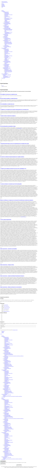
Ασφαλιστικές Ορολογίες (5, 316)
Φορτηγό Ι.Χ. (6, 403)
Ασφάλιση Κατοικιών (6, 448)
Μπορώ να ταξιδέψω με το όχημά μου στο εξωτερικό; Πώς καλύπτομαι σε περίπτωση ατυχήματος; (16, 200)
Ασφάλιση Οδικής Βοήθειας (7, 425)
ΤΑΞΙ (5, 405)
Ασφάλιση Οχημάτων (6, 399)
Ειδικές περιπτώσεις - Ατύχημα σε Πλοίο (7, 264)
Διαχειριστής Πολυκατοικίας (8, 416)
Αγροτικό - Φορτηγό (7, 404)
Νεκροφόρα (6, 439)
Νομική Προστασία (5, 422)
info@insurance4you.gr (5, 2)
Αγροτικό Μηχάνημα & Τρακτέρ (9, 407)
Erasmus (6, 431)
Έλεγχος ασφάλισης (5, 315)
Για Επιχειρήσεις (4, 432)
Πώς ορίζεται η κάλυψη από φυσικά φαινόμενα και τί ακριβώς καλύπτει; (12, 156)
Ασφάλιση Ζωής (5, 421)
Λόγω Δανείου (7, 414)
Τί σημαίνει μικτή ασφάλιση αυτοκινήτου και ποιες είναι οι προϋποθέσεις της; (13, 168)
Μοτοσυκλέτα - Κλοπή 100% (8, 402)
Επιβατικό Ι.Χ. (6, 400)
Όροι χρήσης (4, 314)
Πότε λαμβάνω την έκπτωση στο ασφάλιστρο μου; (8, 94)
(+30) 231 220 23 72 (7, 307)
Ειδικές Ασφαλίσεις (4, 456)
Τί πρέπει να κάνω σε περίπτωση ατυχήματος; (8, 115)
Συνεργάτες (3, 5)
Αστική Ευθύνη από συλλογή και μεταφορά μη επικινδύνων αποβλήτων (14, 418)
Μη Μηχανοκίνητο (7, 447)
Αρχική (3, 3)
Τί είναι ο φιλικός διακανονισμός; (5, 219)
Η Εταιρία (3, 4)
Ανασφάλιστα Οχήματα (5, 317)
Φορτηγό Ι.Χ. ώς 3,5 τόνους (8, 428)
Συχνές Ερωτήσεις (4, 318)
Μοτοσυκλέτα (7, 401)
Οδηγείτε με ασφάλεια (5, 319)
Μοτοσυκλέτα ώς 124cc (8, 453)
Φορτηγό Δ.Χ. (6, 429)
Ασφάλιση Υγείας (5, 419)
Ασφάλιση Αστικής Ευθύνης (7, 415)
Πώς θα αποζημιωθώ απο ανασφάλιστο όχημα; (8, 126)
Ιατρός (6, 417)
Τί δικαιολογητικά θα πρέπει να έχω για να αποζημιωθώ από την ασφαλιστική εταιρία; (14, 143)
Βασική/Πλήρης (7, 413)
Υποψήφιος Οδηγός (7, 408)
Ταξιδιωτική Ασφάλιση (6, 430)
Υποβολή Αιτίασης (5, 320)
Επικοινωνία (3, 6)
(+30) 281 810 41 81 (6, 308)
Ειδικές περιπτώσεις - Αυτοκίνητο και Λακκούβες (8, 248)
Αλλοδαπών (6, 420)
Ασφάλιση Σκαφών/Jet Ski (6, 410)
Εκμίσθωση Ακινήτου (7, 423)
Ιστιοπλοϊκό (6, 411)
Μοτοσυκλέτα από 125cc (8, 427)
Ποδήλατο (6, 443)
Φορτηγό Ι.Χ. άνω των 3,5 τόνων (9, 455)
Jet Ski (6, 412)
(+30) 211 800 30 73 (4, 1)
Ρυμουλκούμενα (7, 409)
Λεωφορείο (6, 441)
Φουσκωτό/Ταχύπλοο (8, 445)
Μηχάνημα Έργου (7, 406)
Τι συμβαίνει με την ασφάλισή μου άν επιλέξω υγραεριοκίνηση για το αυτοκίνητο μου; (14, 109)
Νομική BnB (6, 424)
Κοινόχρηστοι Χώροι (7, 450)
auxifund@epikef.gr (19, 128)
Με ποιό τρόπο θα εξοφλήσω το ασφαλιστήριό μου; (8, 98)
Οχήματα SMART (7, 434)
